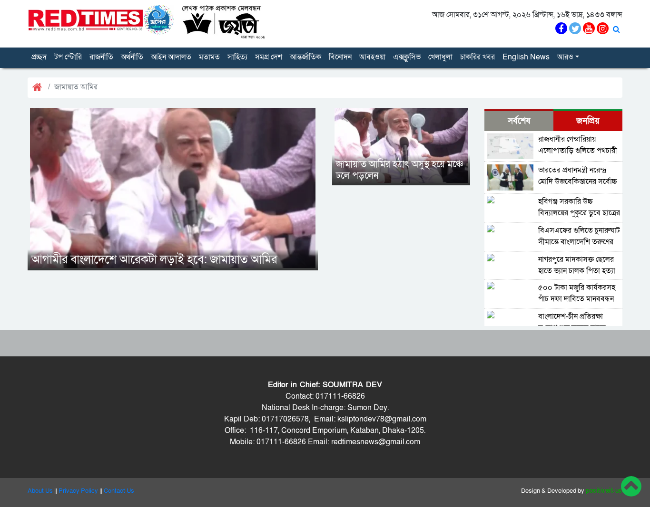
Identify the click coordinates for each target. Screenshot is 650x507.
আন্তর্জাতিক (305, 57)
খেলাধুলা (440, 57)
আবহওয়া (372, 57)
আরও (565, 57)
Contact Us (119, 491)
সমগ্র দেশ (268, 57)
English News (526, 57)
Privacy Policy (78, 491)
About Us (40, 491)
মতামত (209, 57)
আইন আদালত (171, 57)
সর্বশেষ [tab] (519, 120)
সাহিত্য (237, 57)
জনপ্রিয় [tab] (588, 120)
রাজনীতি (101, 57)
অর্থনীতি (132, 57)
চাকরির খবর (477, 57)
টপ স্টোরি (68, 57)
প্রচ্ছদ (39, 57)
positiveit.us (604, 491)
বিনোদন (340, 57)
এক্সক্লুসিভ (407, 57)
